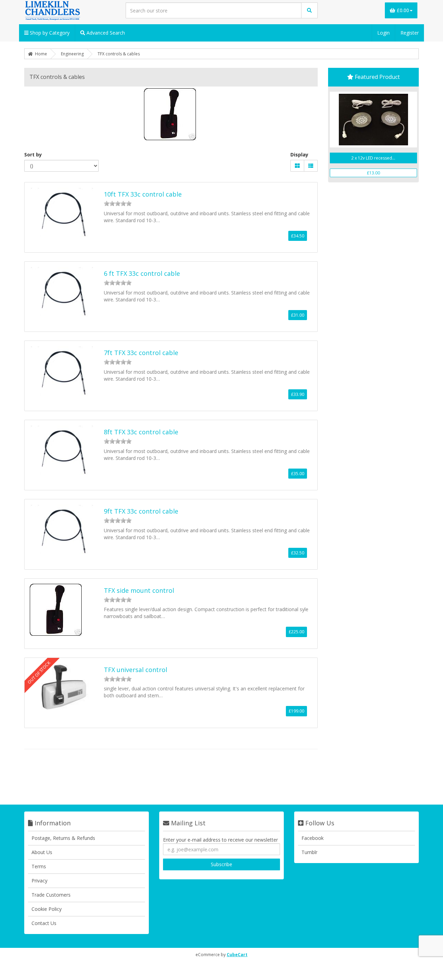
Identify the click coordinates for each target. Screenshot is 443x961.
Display (299, 154)
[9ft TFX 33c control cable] (63, 529)
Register (409, 32)
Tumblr (309, 852)
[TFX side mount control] (56, 610)
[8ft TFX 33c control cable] (63, 450)
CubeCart (237, 955)
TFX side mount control (139, 590)
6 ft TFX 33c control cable (142, 273)
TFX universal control (135, 669)
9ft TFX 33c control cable (141, 511)
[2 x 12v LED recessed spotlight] (373, 119)
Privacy (39, 880)
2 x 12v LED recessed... (373, 158)
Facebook (312, 838)
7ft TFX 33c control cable (141, 352)
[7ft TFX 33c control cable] (63, 371)
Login (383, 32)
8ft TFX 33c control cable (141, 432)
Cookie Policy (46, 909)
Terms (38, 866)
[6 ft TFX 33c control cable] (63, 291)
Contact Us (43, 923)
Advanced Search (105, 32)
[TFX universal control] (63, 688)
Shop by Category (49, 32)
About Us (41, 852)
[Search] (309, 10)
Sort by (33, 154)
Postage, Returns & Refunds (63, 838)
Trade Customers (51, 894)
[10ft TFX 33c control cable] (63, 212)
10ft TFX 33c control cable (143, 194)
